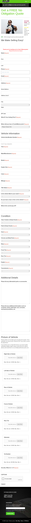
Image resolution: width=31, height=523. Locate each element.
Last (2, 65)
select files (19, 357)
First (2, 59)
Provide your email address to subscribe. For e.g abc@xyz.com (15, 511)
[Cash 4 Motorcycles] (5, 1)
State (2, 107)
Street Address (5, 89)
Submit (3, 484)
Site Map (18, 520)
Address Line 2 (5, 95)
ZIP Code (3, 113)
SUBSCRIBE (10, 513)
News (22, 520)
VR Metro (26, 520)
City (2, 101)
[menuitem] (15, 5)
